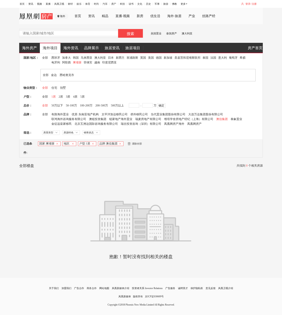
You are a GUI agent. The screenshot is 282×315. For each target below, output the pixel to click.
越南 (97, 62)
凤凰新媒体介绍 (120, 288)
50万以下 (57, 105)
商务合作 (92, 288)
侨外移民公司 (139, 114)
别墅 (63, 87)
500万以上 (117, 105)
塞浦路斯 (132, 57)
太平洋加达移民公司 (115, 114)
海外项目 (50, 48)
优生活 (155, 16)
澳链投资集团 (97, 119)
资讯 (30, 3)
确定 (161, 105)
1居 (53, 96)
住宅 (54, 87)
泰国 (205, 57)
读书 (131, 3)
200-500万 (101, 105)
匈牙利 (55, 62)
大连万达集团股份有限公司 (205, 114)
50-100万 (71, 105)
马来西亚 (86, 57)
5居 (82, 96)
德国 (159, 57)
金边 (54, 75)
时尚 (96, 3)
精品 (105, 16)
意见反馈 (211, 288)
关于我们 (54, 288)
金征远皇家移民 (61, 123)
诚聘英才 (183, 288)
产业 (191, 16)
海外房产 (29, 48)
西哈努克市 (67, 75)
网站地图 (104, 288)
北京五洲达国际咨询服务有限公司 (96, 123)
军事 (157, 3)
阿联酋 (66, 62)
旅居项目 (132, 48)
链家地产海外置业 (120, 119)
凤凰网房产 (194, 123)
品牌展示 (91, 48)
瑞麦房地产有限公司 (148, 119)
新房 (140, 16)
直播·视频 (122, 16)
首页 (22, 3)
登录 (247, 3)
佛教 (174, 3)
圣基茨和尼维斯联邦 (187, 57)
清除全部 (137, 143)
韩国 (76, 57)
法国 (213, 57)
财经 (70, 3)
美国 (151, 57)
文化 (139, 3)
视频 (39, 3)
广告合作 (79, 288)
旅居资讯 (112, 48)
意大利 (222, 57)
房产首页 (255, 48)
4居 (75, 96)
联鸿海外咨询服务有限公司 (68, 119)
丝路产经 (208, 16)
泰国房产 (171, 33)
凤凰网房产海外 (174, 123)
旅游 (165, 3)
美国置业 (156, 33)
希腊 (242, 57)
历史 (148, 3)
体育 (87, 3)
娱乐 (79, 3)
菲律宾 (88, 62)
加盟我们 (66, 288)
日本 (111, 57)
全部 (45, 57)
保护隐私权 (197, 288)
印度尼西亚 (109, 62)
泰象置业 (236, 119)
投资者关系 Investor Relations (147, 288)
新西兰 (120, 57)
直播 (48, 3)
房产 (113, 3)
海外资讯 (70, 48)
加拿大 (66, 57)
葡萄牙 (233, 57)
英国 (143, 57)
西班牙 (55, 57)
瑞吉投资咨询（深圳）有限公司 (141, 123)
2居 (61, 96)
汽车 (105, 3)
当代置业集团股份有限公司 (168, 114)
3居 (68, 96)
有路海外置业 (60, 114)
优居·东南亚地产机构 (85, 114)
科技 (122, 3)
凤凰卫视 (59, 3)
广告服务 (170, 288)
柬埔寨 (77, 62)
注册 (254, 3)
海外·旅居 (174, 16)
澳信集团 (222, 119)
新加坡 (168, 57)
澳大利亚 (187, 33)
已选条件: (28, 148)
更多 (183, 3)
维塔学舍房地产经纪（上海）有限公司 (188, 119)
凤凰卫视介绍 (225, 288)
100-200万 (86, 105)
